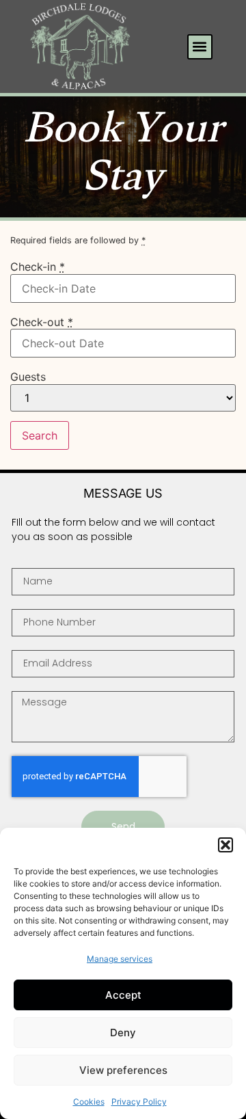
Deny (123, 1032)
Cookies (89, 1101)
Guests (28, 376)
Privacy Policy (139, 1101)
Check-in (37, 266)
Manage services (119, 959)
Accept (123, 994)
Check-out (41, 321)
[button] (225, 845)
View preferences (123, 1070)
